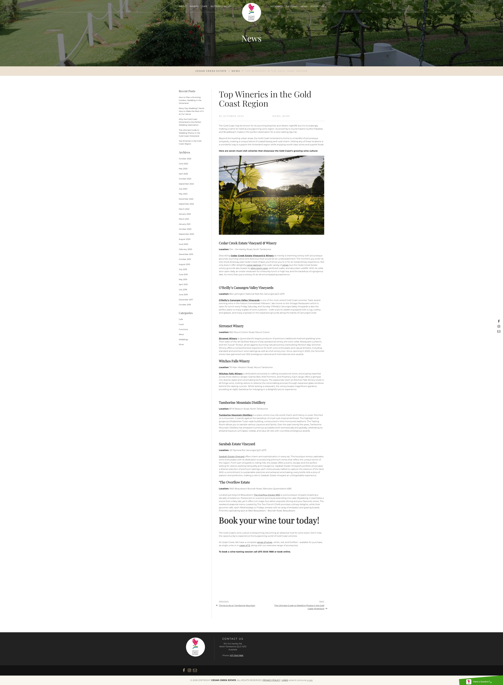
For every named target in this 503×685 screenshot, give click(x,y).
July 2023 (183, 189)
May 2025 (183, 168)
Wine (286, 116)
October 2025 (185, 158)
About (183, 6)
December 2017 (186, 299)
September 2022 (186, 204)
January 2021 (184, 224)
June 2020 (183, 244)
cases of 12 (244, 545)
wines (285, 265)
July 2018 (183, 289)
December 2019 (186, 254)
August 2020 (184, 239)
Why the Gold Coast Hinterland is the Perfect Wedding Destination (190, 122)
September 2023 (186, 184)
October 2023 (185, 179)
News (304, 6)
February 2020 (185, 249)
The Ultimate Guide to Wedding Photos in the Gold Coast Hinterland (189, 133)
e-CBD (310, 680)
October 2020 (185, 229)
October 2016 (185, 304)
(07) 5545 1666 (236, 655)
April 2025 (183, 174)
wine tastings (254, 265)
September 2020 (186, 234)
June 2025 (183, 163)
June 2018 (183, 294)
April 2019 (183, 284)
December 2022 (186, 199)
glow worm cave (259, 268)
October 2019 (185, 259)
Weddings (276, 6)
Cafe (204, 6)
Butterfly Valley (221, 6)
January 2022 (185, 214)
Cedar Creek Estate (251, 12)
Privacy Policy (271, 680)
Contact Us (317, 6)
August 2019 (184, 264)
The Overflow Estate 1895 (267, 495)
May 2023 (183, 194)
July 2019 (183, 269)
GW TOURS (292, 6)
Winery (194, 6)
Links (285, 680)
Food (181, 324)
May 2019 (183, 279)
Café (181, 319)
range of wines (264, 542)
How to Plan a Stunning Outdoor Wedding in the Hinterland (190, 100)
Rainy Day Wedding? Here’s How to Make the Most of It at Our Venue (191, 111)
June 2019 (183, 274)
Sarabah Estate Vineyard (231, 456)
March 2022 (184, 209)
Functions (183, 329)
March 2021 (184, 219)
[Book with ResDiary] (231, 566)
